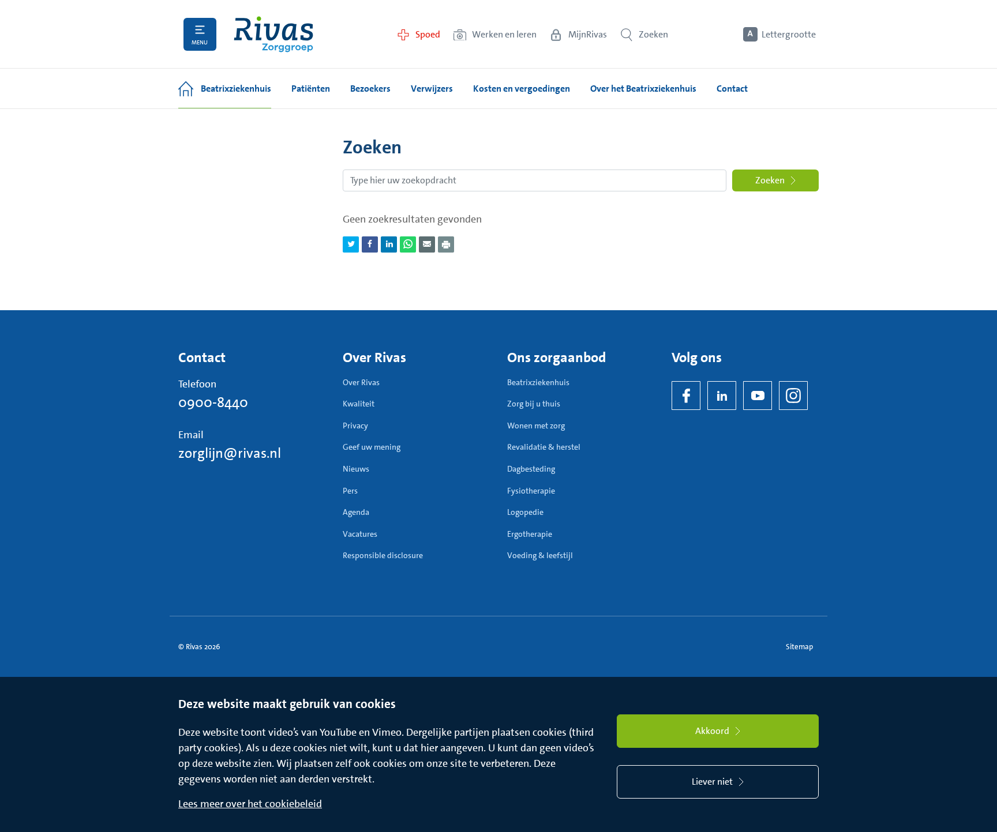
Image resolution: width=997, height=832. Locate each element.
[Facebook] (686, 395)
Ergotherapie (529, 534)
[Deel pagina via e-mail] (427, 244)
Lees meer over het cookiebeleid (250, 804)
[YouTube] (757, 395)
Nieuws (356, 469)
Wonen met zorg (536, 425)
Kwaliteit (358, 403)
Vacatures (360, 534)
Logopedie (525, 512)
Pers (350, 490)
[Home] (273, 34)
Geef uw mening (371, 447)
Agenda (356, 512)
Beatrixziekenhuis (538, 382)
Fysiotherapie (531, 490)
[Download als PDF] (446, 244)
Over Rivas (361, 382)
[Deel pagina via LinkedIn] (389, 244)
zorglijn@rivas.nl (229, 453)
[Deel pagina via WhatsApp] (408, 244)
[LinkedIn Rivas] (721, 395)
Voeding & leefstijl (540, 555)
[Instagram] (793, 395)
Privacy (355, 425)
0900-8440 (213, 402)
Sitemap (799, 647)
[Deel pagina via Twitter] (351, 244)
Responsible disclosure (383, 555)
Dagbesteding (531, 469)
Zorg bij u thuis (533, 403)
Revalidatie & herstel (543, 447)
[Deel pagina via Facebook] (370, 244)
